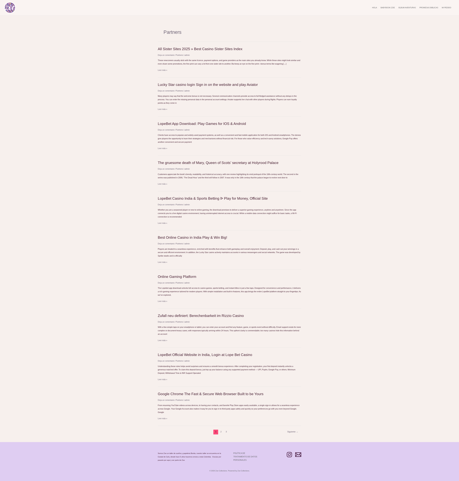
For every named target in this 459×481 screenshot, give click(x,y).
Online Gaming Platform (177, 277)
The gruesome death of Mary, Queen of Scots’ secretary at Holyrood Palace (218, 163)
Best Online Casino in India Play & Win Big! (192, 237)
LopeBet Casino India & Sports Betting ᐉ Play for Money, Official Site (213, 198)
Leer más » (162, 70)
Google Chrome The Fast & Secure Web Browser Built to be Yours (210, 394)
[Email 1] (298, 455)
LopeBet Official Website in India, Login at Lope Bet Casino (205, 355)
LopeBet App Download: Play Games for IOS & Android (202, 124)
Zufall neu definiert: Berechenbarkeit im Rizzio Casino (201, 316)
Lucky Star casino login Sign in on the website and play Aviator (208, 85)
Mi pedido (446, 8)
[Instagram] (289, 455)
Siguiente (292, 432)
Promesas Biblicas (428, 8)
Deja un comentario (166, 55)
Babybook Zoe (388, 8)
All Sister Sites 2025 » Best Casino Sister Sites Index (200, 49)
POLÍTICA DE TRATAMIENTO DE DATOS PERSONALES (245, 456)
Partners (179, 55)
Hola (374, 8)
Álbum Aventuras (407, 8)
